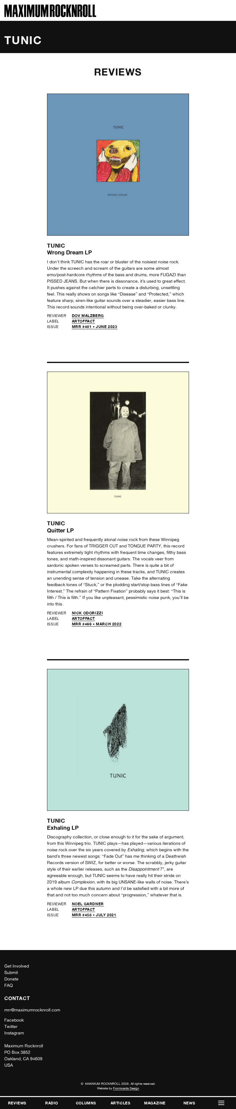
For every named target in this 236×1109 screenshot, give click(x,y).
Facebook (14, 1020)
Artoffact (83, 321)
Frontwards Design (126, 1088)
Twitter (11, 1026)
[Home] (50, 15)
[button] (221, 1103)
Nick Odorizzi (87, 613)
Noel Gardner (88, 904)
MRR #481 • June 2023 (94, 326)
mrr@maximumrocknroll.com (32, 1009)
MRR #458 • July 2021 (94, 915)
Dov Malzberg (88, 315)
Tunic (56, 245)
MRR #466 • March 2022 (97, 624)
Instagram (14, 1032)
